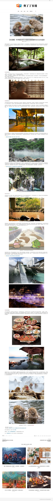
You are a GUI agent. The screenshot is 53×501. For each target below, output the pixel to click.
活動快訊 (31, 11)
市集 (27, 11)
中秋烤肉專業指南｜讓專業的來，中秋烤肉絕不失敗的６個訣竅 (38, 490)
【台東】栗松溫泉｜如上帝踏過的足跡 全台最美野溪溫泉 (14, 166)
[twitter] (6, 435)
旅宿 (21, 11)
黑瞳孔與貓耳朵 (25, 41)
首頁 (18, 11)
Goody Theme (49, 499)
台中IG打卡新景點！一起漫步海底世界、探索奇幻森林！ (14, 490)
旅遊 (24, 11)
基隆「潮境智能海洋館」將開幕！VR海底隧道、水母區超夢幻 (14, 466)
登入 (49, 0)
